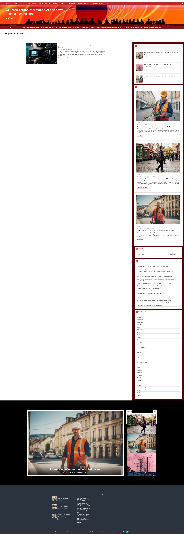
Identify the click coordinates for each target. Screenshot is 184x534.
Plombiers (139, 375)
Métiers (62, 3)
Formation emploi (141, 347)
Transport (139, 395)
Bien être (139, 332)
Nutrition (48, 3)
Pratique (21, 3)
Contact (108, 3)
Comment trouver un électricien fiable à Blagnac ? (149, 285)
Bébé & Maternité (37, 3)
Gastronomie (140, 350)
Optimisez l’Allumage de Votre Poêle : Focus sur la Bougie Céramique (154, 300)
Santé (15, 3)
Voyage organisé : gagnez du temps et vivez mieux (149, 305)
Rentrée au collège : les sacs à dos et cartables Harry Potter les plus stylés (101, 27)
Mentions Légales (100, 494)
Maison (55, 3)
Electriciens (140, 135)
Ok (127, 531)
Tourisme (139, 392)
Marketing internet (83, 3)
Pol (141, 122)
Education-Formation (63, 58)
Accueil (8, 3)
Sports (138, 390)
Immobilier (139, 355)
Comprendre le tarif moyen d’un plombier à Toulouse (150, 291)
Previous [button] (129, 411)
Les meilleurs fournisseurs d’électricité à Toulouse (157, 50)
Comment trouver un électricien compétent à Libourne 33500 (67, 27)
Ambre (65, 472)
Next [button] (155, 411)
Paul (62, 47)
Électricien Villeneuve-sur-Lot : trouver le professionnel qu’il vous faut (36, 27)
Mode (28, 3)
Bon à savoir (140, 334)
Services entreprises (97, 3)
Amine (142, 174)
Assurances (140, 319)
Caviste (139, 337)
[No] (182, 532)
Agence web (71, 3)
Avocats (139, 327)
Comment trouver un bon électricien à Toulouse (149, 293)
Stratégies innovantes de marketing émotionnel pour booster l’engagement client (157, 302)
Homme (139, 352)
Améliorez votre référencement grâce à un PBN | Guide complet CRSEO (155, 276)
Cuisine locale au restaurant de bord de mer (148, 288)
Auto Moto (140, 324)
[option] (67, 27)
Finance (139, 345)
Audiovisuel (140, 322)
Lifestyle (139, 357)
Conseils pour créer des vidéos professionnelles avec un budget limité (76, 45)
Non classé (139, 370)
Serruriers (139, 385)
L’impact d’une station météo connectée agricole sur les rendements (154, 283)
